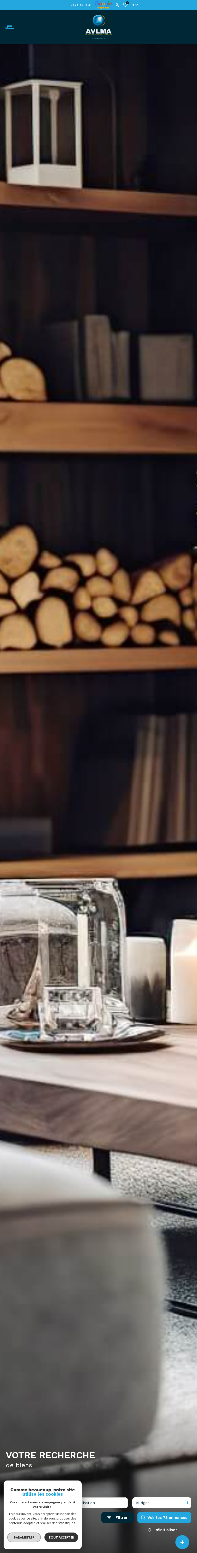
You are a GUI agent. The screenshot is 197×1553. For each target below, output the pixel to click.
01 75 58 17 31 (81, 5)
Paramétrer (24, 1537)
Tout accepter (61, 1537)
